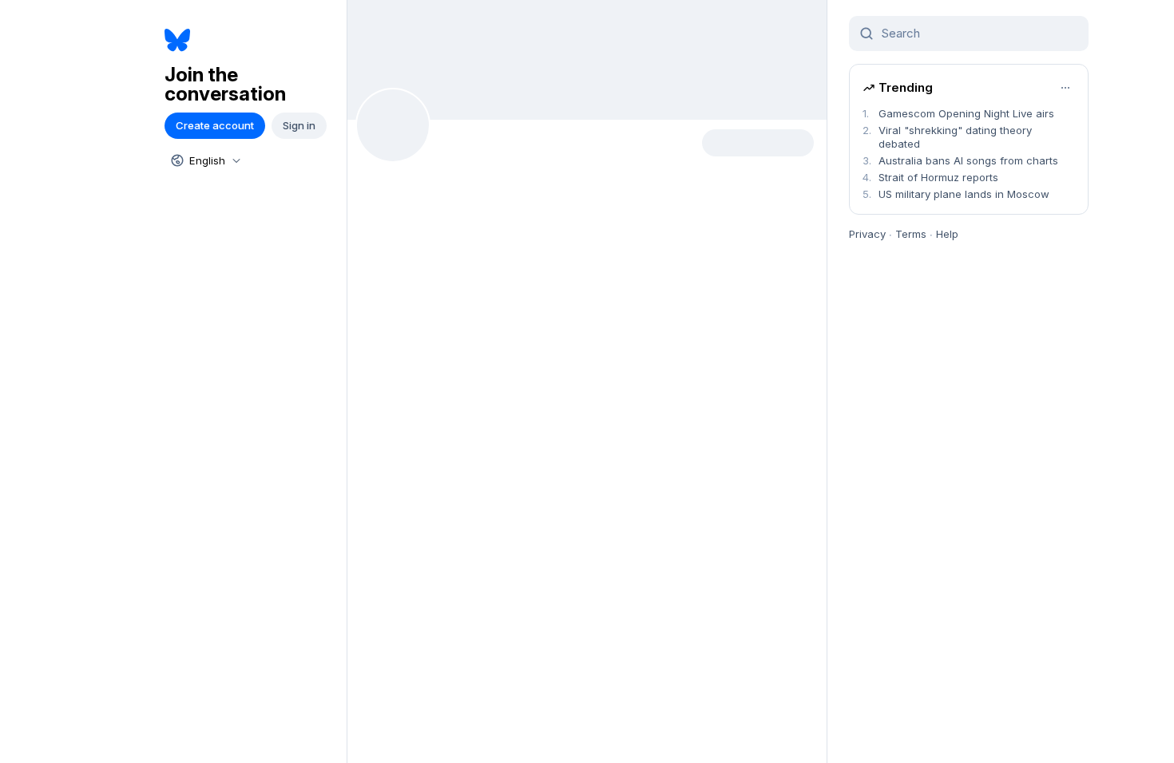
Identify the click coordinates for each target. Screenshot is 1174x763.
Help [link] (947, 233)
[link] (250, 40)
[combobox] (204, 160)
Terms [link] (910, 233)
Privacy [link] (867, 233)
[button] (215, 126)
